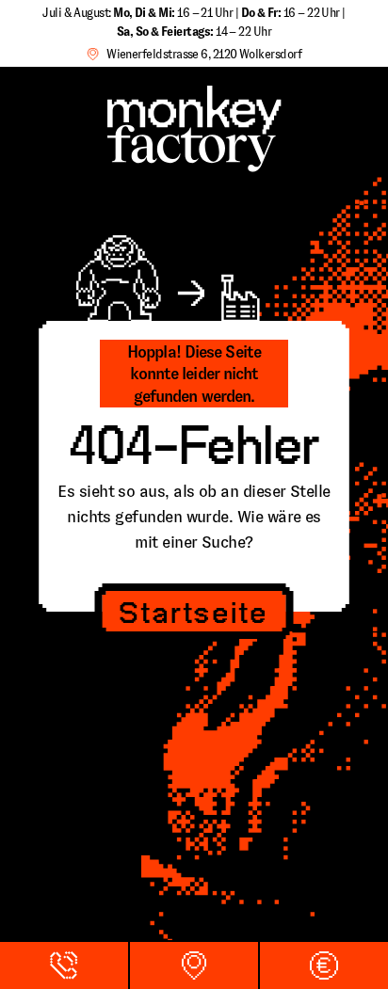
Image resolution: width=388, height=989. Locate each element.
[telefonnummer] (64, 965)
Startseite (193, 614)
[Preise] (324, 965)
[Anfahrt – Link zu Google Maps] (194, 965)
